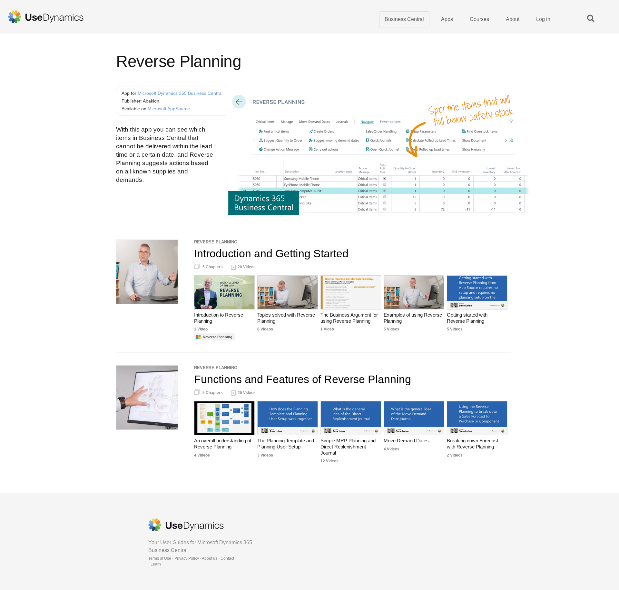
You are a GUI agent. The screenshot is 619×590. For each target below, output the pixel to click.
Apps (447, 19)
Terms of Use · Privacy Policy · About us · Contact (191, 558)
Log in (543, 19)
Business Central (404, 19)
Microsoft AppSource (169, 108)
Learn (156, 564)
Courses (479, 19)
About (512, 19)
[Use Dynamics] (46, 16)
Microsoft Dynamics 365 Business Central (180, 93)
